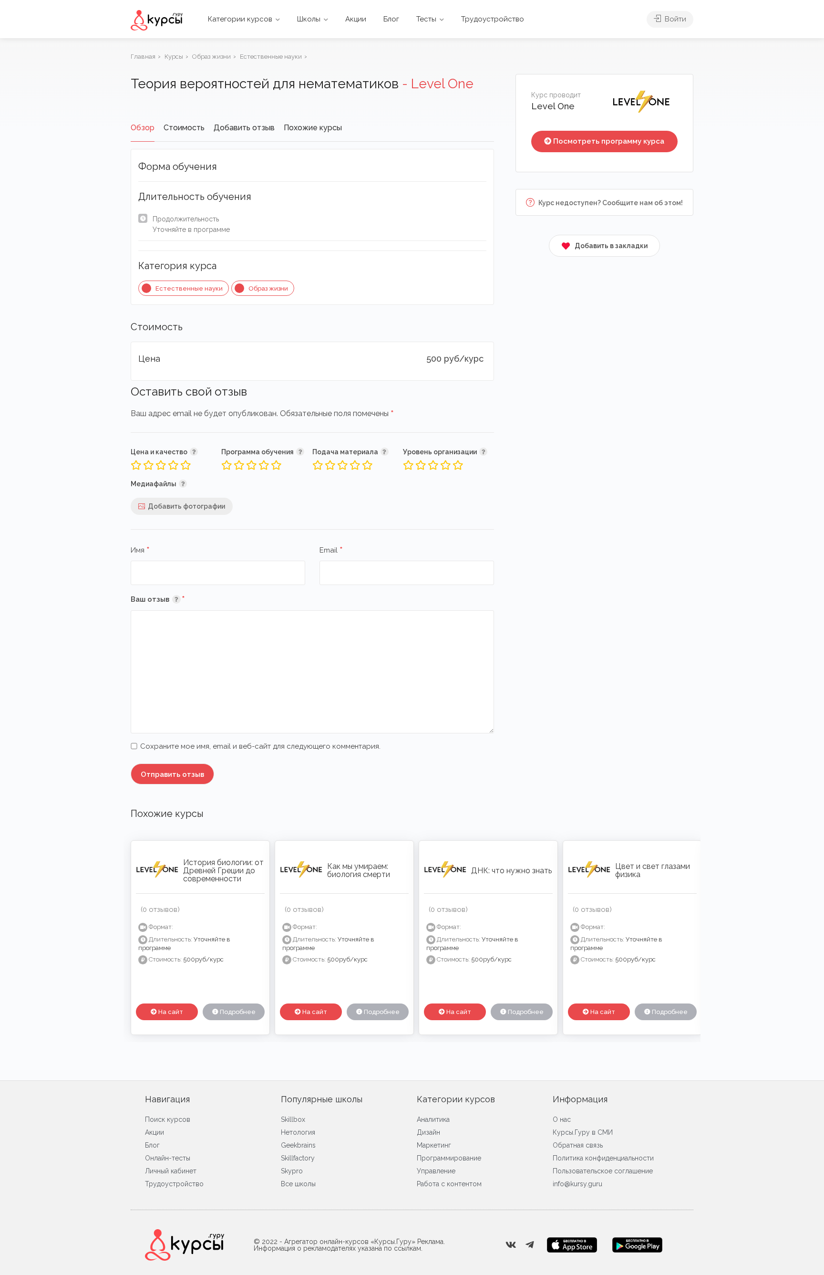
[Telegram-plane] (530, 1245)
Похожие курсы (313, 127)
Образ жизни (268, 288)
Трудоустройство (492, 19)
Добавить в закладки (611, 246)
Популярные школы (321, 1099)
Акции (355, 19)
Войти (674, 19)
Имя (140, 550)
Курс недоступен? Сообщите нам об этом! (610, 203)
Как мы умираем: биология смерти (358, 870)
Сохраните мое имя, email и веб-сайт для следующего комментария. (260, 746)
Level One (553, 106)
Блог (391, 19)
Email (331, 550)
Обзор (142, 127)
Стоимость (184, 127)
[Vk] (510, 1245)
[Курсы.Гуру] (157, 19)
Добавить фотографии (186, 506)
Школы (308, 19)
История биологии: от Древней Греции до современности (223, 870)
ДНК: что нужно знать (511, 870)
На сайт (170, 1011)
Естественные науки (189, 288)
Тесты (426, 19)
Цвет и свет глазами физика (652, 870)
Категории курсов (240, 19)
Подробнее (237, 1011)
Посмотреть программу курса (608, 141)
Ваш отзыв (172, 599)
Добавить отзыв (244, 127)
